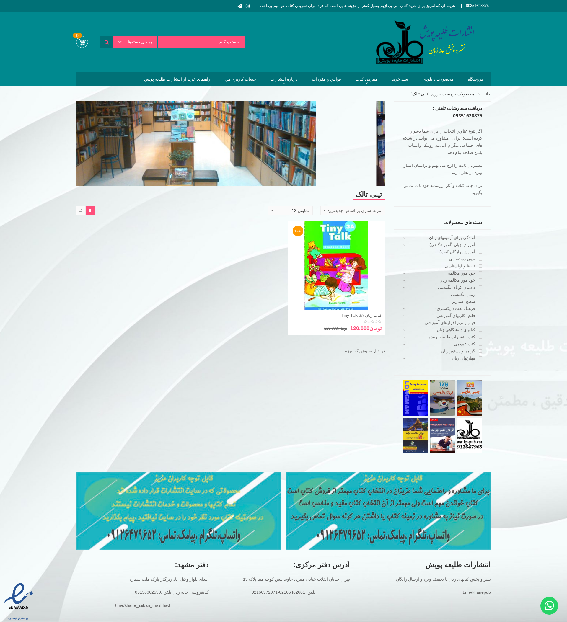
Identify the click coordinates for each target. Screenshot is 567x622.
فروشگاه (475, 79)
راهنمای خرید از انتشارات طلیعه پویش (177, 79)
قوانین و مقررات (326, 79)
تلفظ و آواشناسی (460, 266)
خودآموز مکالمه (461, 273)
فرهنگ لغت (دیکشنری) (455, 308)
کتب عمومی (464, 344)
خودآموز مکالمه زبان (457, 280)
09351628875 (477, 6)
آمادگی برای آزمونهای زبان (452, 237)
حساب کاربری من (240, 79)
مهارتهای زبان (463, 358)
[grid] (90, 210)
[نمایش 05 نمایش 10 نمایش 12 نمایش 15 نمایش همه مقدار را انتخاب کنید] (290, 210)
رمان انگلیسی (463, 294)
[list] (80, 210)
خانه (487, 94)
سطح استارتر (463, 301)
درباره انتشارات (284, 79)
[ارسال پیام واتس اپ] (549, 606)
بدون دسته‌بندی (462, 259)
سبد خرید (400, 79)
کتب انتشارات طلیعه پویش (452, 336)
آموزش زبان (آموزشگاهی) (452, 244)
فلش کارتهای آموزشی (455, 315)
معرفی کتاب (366, 79)
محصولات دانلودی (438, 79)
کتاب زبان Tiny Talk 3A (361, 315)
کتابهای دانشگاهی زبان (456, 329)
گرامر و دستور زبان (458, 351)
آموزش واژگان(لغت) (457, 251)
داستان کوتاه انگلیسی (456, 287)
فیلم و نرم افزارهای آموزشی (450, 322)
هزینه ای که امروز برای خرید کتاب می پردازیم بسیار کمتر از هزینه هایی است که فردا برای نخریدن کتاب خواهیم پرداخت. (357, 6)
